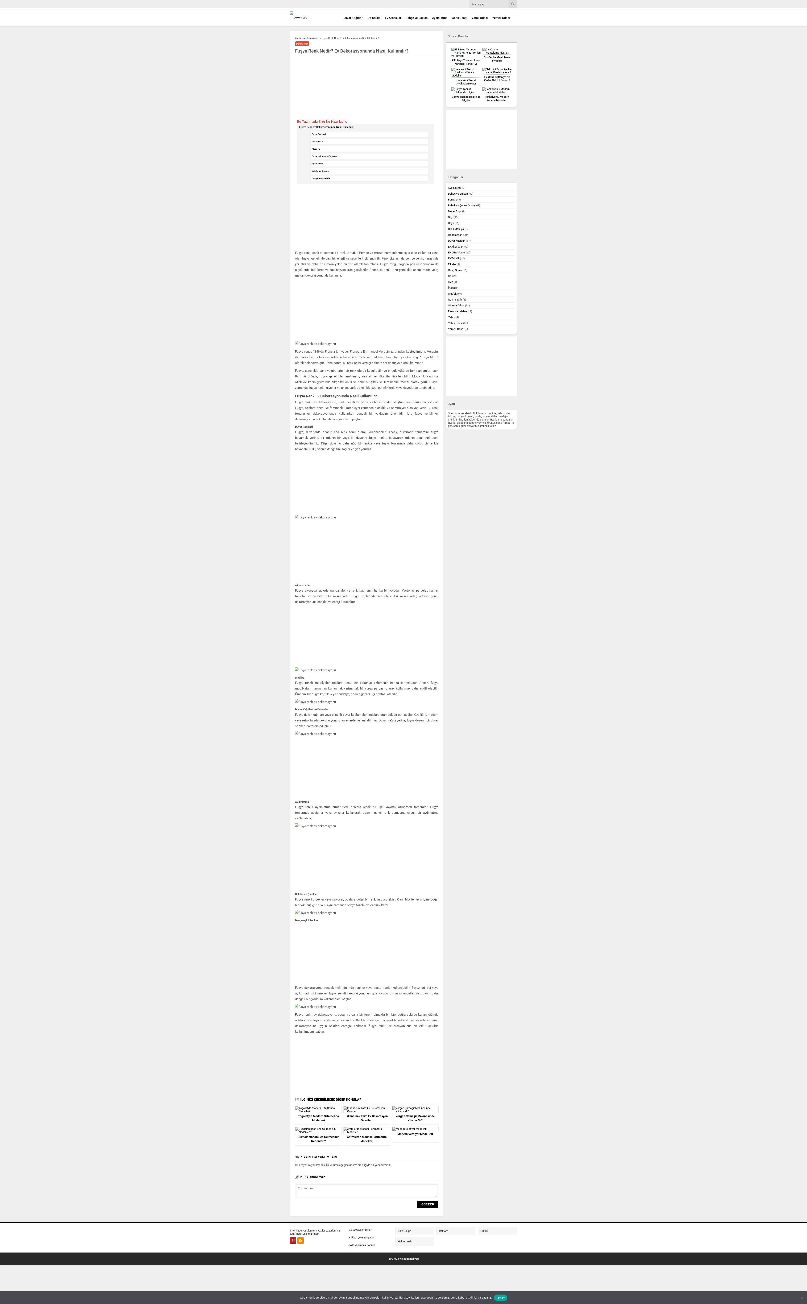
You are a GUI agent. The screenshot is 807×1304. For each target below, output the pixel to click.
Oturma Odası (456, 305)
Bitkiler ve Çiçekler (320, 171)
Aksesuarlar (317, 141)
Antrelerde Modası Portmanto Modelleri (367, 1139)
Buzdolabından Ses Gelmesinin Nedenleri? (318, 1139)
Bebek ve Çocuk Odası (461, 205)
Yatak (451, 317)
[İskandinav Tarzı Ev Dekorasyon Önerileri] (367, 1109)
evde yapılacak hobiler (361, 1245)
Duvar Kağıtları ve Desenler (324, 156)
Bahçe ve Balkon (417, 18)
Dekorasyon (313, 38)
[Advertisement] (366, 87)
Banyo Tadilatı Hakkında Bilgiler (466, 98)
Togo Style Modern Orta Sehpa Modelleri (318, 1118)
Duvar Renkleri (319, 134)
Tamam (500, 1297)
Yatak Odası (480, 18)
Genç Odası (459, 18)
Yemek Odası (501, 18)
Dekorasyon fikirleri (360, 1229)
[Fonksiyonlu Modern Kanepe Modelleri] (497, 90)
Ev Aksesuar (393, 18)
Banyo (451, 199)
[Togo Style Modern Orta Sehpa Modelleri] (318, 1109)
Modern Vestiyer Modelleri (415, 1134)
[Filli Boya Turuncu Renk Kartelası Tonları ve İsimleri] (466, 52)
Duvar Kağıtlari (353, 18)
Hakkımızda (405, 1241)
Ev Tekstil (374, 18)
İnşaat (452, 287)
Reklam (443, 1231)
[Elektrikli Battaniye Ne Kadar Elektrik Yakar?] (497, 71)
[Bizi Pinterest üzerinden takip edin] (293, 1240)
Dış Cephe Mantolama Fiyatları (497, 59)
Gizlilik (484, 1231)
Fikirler (452, 264)
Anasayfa (300, 38)
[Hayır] (802, 1298)
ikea (450, 281)
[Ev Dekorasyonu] (313, 17)
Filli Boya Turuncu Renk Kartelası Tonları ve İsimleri (466, 64)
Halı (450, 276)
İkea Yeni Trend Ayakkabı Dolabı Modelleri (466, 83)
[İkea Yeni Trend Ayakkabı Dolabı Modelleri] (466, 72)
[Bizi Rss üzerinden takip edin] (300, 1240)
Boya (451, 223)
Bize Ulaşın (404, 1231)
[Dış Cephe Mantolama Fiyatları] (497, 51)
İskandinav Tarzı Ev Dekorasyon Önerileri (367, 1118)
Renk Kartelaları (457, 311)
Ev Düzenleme (456, 252)
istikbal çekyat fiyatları (361, 1237)
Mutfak (452, 293)
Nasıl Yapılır (455, 299)
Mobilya (316, 149)
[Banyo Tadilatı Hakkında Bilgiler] (466, 90)
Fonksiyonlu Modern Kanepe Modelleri (497, 98)
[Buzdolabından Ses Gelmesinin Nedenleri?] (318, 1130)
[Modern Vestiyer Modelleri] (415, 1129)
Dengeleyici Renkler (321, 178)
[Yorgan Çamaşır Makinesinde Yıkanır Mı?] (415, 1109)
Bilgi (450, 217)
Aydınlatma (439, 18)
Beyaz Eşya (455, 211)
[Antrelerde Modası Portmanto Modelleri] (367, 1130)
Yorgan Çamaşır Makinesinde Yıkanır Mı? (415, 1118)
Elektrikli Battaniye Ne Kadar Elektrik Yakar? (497, 78)
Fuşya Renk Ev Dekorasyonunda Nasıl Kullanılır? (326, 127)
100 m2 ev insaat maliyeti (404, 1258)
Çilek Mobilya (456, 229)
